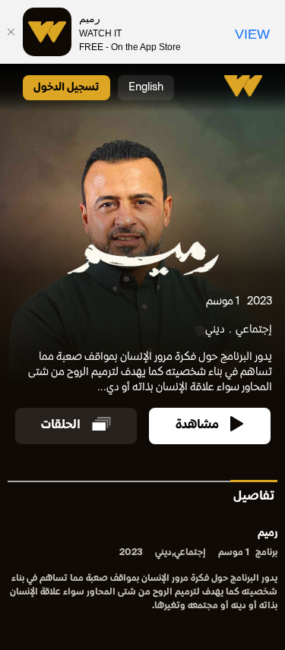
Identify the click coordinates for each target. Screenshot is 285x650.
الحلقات (61, 425)
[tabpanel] (142, 571)
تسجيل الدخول (66, 87)
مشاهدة (197, 425)
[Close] (11, 31)
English (145, 87)
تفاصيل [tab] (253, 497)
